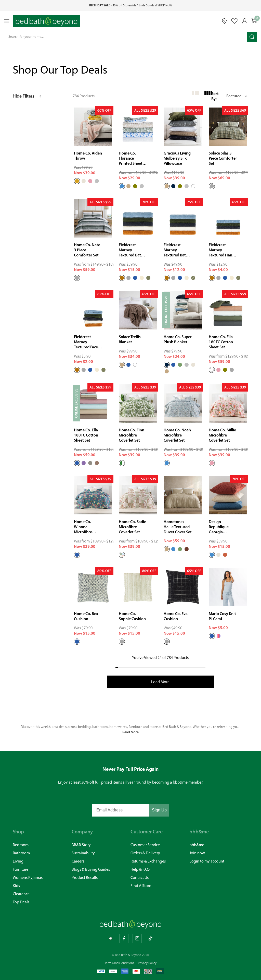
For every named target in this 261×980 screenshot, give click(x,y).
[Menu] (7, 21)
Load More (160, 681)
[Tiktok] (150, 938)
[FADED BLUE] (173, 365)
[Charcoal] (167, 642)
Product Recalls (85, 877)
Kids (16, 885)
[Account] (244, 21)
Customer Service (145, 844)
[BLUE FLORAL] (212, 636)
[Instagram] (137, 938)
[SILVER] (97, 181)
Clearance (21, 893)
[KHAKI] (148, 278)
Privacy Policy (147, 963)
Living (18, 861)
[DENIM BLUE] (77, 642)
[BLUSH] (212, 463)
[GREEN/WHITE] (122, 463)
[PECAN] (187, 549)
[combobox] (125, 37)
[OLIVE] (135, 186)
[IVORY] (142, 278)
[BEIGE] (128, 186)
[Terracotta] (225, 555)
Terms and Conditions (119, 963)
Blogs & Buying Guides (91, 869)
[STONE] (90, 463)
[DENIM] (135, 278)
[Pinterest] (110, 938)
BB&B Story (81, 844)
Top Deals (21, 902)
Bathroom (21, 853)
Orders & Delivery (145, 853)
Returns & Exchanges (148, 861)
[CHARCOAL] (128, 278)
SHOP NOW (165, 5)
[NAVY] (173, 186)
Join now (197, 853)
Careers (78, 861)
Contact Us (139, 877)
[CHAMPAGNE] (167, 186)
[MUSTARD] (77, 181)
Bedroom (21, 844)
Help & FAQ (140, 869)
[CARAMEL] (122, 278)
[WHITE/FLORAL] (218, 636)
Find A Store (140, 885)
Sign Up (159, 810)
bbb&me (196, 844)
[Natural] (218, 555)
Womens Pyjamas (28, 877)
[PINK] (90, 181)
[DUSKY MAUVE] (84, 463)
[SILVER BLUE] (128, 365)
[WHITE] (193, 186)
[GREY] (212, 186)
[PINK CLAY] (218, 370)
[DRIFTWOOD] (122, 365)
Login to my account (206, 861)
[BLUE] (122, 186)
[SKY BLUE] (77, 463)
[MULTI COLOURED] (122, 555)
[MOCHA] (97, 463)
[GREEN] (180, 365)
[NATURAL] (84, 181)
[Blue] (212, 555)
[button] (229, 96)
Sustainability (83, 853)
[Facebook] (123, 938)
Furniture (20, 869)
